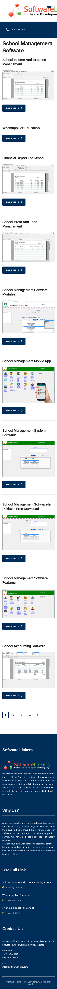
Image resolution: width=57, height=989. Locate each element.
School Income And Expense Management (26, 882)
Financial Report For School (18, 907)
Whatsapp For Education (16, 895)
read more (12, 108)
